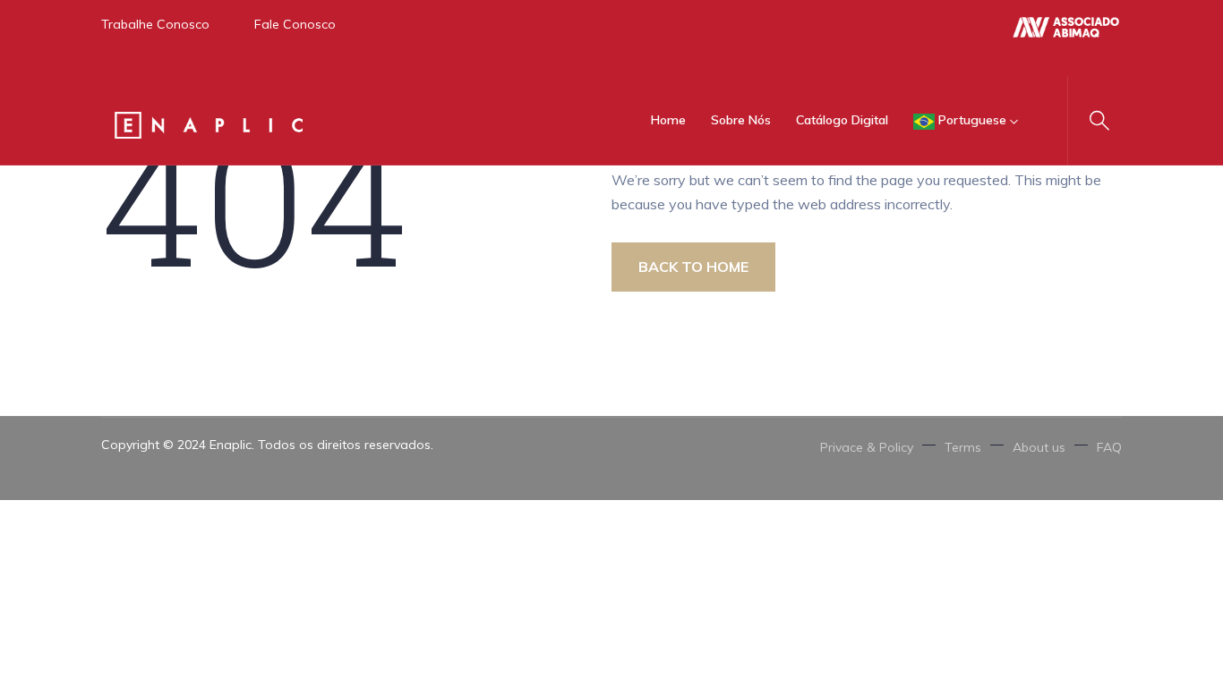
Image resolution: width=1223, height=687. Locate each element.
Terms (963, 447)
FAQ (1109, 447)
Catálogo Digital (842, 120)
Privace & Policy (866, 447)
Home (668, 120)
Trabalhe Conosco (155, 24)
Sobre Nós (741, 120)
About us (1039, 447)
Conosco (307, 24)
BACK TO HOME (693, 267)
